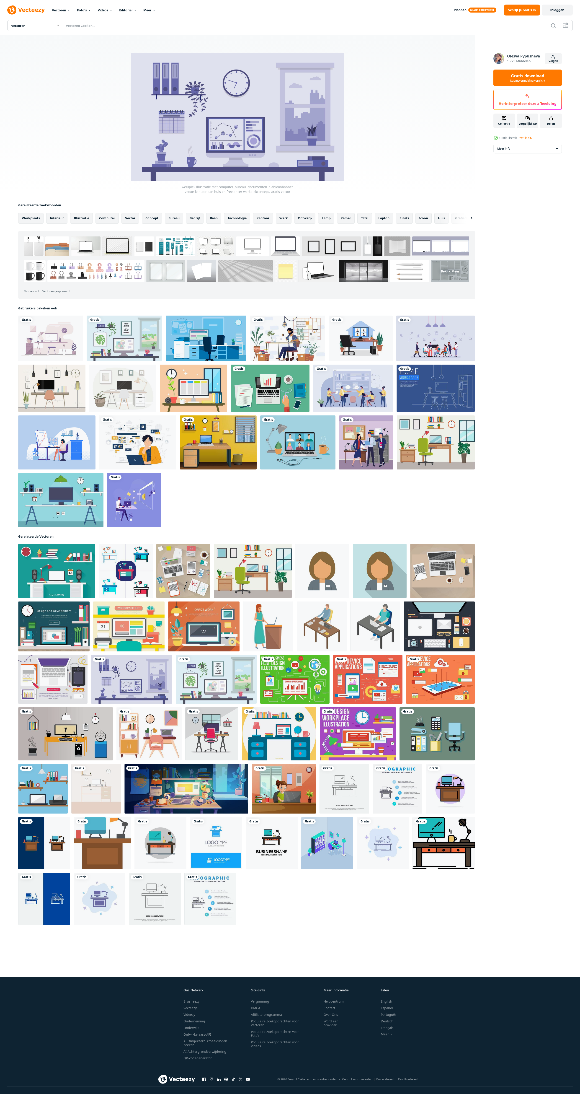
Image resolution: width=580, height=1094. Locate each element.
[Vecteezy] (26, 10)
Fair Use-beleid (408, 1079)
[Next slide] (468, 218)
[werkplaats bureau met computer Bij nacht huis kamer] (186, 789)
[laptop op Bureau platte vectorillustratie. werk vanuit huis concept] (297, 442)
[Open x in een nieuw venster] (240, 1079)
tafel (364, 218)
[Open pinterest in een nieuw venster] (226, 1079)
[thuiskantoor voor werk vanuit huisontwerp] (361, 338)
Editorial (125, 10)
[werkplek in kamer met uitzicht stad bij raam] (218, 442)
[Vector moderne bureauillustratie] (122, 388)
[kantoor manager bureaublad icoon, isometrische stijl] (322, 626)
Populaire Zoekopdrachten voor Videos (275, 1044)
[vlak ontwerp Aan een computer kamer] (65, 733)
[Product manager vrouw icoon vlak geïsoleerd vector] (322, 571)
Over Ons (331, 1014)
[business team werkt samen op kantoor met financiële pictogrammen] (435, 338)
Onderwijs (191, 1028)
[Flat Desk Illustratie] (193, 388)
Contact (329, 1008)
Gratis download (527, 78)
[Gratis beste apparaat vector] (367, 679)
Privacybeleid (385, 1079)
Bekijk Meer (450, 271)
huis (441, 218)
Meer (147, 10)
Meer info (503, 148)
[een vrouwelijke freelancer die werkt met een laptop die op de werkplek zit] (284, 789)
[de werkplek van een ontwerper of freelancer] (124, 338)
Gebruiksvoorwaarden (357, 1079)
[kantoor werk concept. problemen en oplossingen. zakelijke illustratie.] (353, 388)
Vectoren (59, 10)
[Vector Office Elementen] (437, 733)
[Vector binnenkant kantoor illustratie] (206, 338)
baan (214, 218)
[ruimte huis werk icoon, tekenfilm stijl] (268, 626)
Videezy (189, 1014)
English (386, 1001)
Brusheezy (191, 1001)
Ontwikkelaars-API (197, 1034)
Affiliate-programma (266, 1014)
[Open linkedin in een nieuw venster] (219, 1079)
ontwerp (305, 218)
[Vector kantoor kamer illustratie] (51, 388)
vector (130, 218)
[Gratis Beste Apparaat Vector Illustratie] (440, 679)
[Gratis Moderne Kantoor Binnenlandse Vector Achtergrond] (54, 626)
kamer (346, 218)
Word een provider (331, 1023)
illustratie (81, 218)
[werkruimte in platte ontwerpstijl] (126, 571)
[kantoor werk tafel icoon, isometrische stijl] (375, 626)
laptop (383, 218)
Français (387, 1028)
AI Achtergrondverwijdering (204, 1051)
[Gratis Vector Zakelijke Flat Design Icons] (295, 679)
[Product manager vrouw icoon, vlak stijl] (380, 571)
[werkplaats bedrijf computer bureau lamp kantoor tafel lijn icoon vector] (344, 789)
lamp (326, 218)
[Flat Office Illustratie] (56, 571)
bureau (174, 218)
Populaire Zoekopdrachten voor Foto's (275, 1033)
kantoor (263, 218)
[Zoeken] (553, 25)
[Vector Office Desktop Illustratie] (60, 500)
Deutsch (387, 1021)
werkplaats (31, 218)
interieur (57, 218)
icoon (423, 218)
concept (151, 218)
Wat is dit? (525, 138)
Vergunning (260, 1001)
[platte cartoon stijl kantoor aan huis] (436, 442)
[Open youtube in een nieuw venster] (248, 1079)
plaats (404, 218)
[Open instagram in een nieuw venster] (211, 1079)
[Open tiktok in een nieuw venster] (233, 1079)
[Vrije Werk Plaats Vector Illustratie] (358, 733)
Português (389, 1014)
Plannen (460, 10)
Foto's (82, 10)
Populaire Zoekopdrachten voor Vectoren (275, 1023)
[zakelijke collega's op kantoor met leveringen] (366, 442)
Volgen (553, 61)
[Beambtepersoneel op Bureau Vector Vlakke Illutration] (56, 442)
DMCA (255, 1008)
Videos (103, 10)
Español (387, 1008)
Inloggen (557, 10)
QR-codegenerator (197, 1058)
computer (107, 218)
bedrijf (195, 218)
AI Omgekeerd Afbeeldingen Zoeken (205, 1043)
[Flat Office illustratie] (279, 733)
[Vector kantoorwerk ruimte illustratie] (50, 338)
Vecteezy (190, 1008)
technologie (237, 218)
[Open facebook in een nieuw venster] (204, 1079)
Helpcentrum (334, 1001)
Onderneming (194, 1021)
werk (283, 218)
